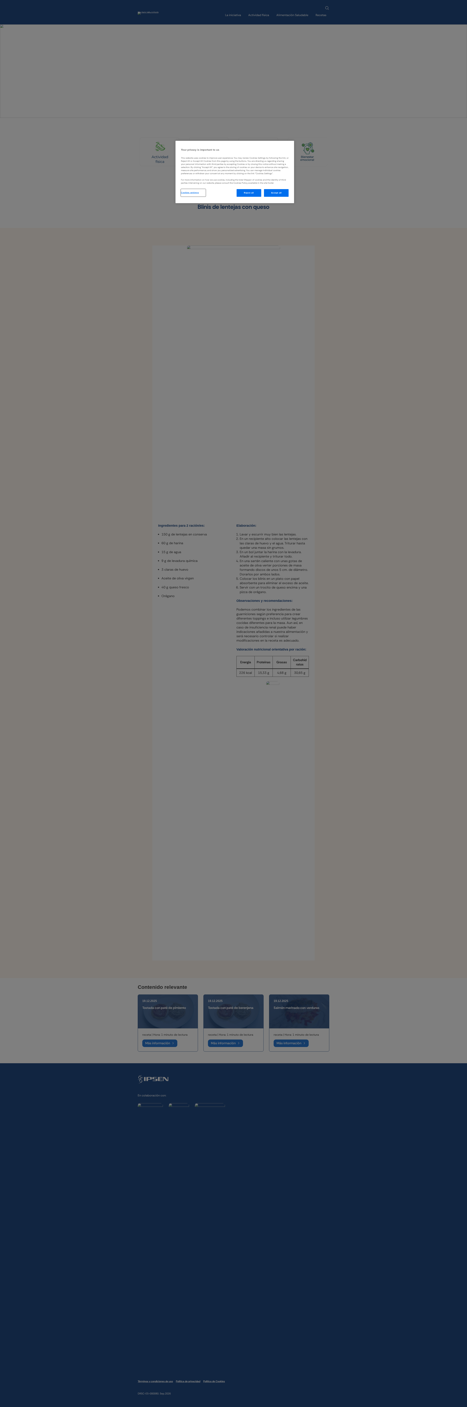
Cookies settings (190, 192)
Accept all (276, 193)
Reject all (249, 193)
